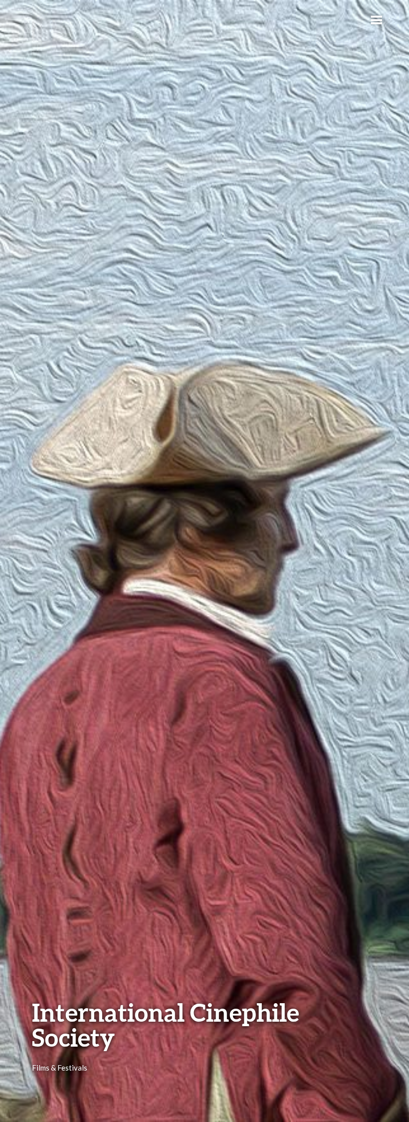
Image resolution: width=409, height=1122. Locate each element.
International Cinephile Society (165, 1024)
